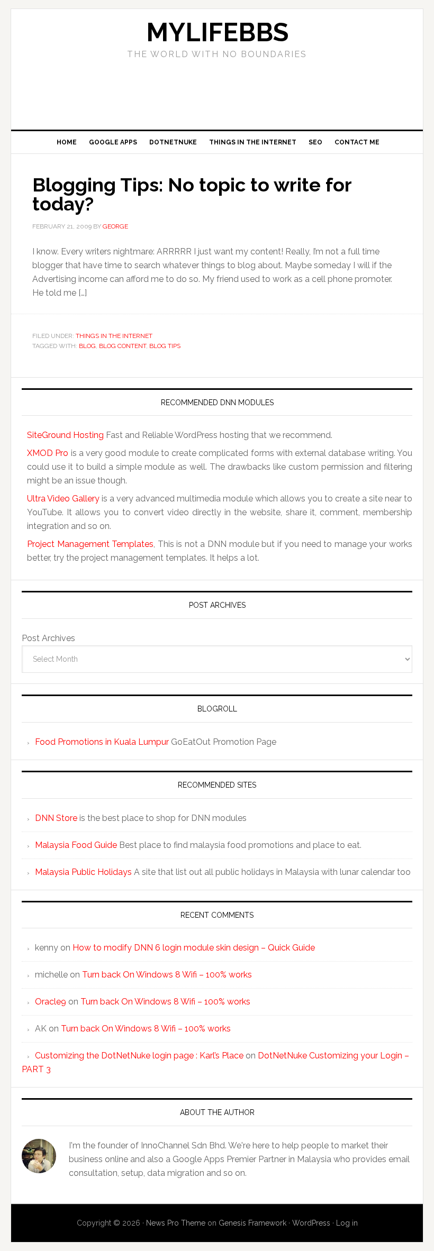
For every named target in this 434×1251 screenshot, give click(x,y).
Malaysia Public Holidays (83, 872)
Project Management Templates (90, 544)
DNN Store (56, 818)
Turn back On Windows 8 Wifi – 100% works (167, 975)
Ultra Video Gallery (63, 499)
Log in (347, 1223)
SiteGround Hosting (65, 435)
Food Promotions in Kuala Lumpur (102, 742)
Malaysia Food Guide (76, 845)
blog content (122, 346)
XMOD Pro (47, 453)
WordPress (311, 1223)
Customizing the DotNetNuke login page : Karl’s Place (139, 1056)
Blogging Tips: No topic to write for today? (191, 194)
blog (87, 346)
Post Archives (48, 638)
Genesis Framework (252, 1223)
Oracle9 (50, 1002)
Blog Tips (164, 346)
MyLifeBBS (217, 32)
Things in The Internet (114, 336)
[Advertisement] (217, 91)
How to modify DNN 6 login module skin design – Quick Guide (194, 948)
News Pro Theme (175, 1223)
